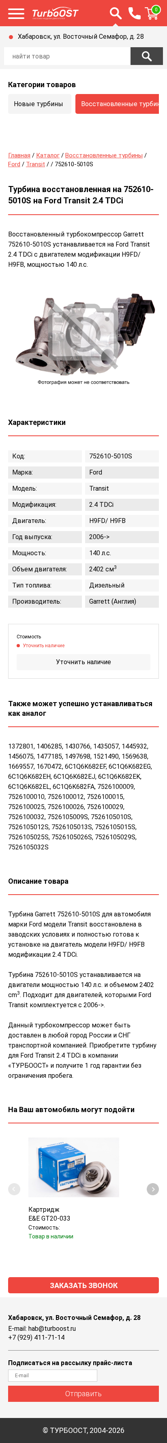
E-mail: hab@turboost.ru (42, 1328)
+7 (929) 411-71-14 (36, 1337)
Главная (19, 155)
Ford (14, 164)
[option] (83, 335)
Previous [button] (14, 1189)
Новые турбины (38, 104)
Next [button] (153, 1189)
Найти (147, 56)
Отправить (83, 1393)
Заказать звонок (84, 1285)
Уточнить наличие (83, 662)
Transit (35, 164)
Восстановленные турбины (104, 155)
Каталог (48, 155)
